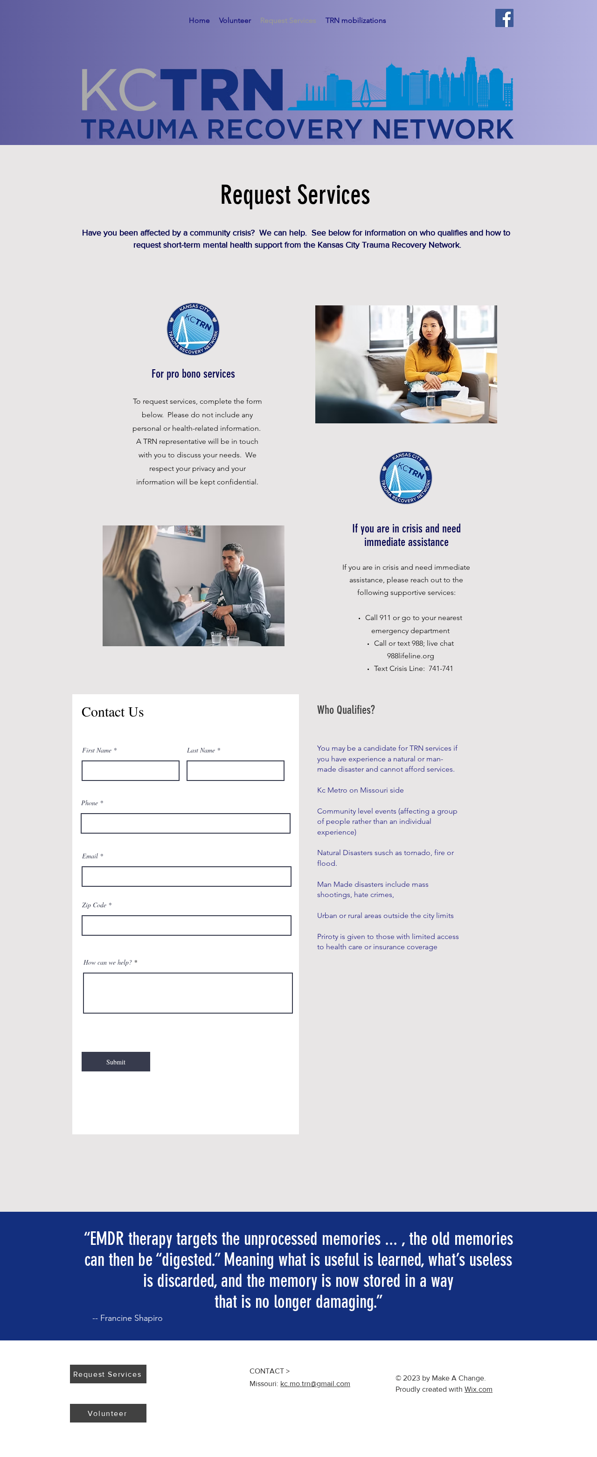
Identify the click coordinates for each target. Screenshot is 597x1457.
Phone (89, 803)
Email (90, 856)
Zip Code (94, 905)
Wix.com (479, 1389)
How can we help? (107, 962)
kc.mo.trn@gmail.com (315, 1384)
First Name (96, 750)
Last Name (201, 750)
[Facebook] (504, 18)
